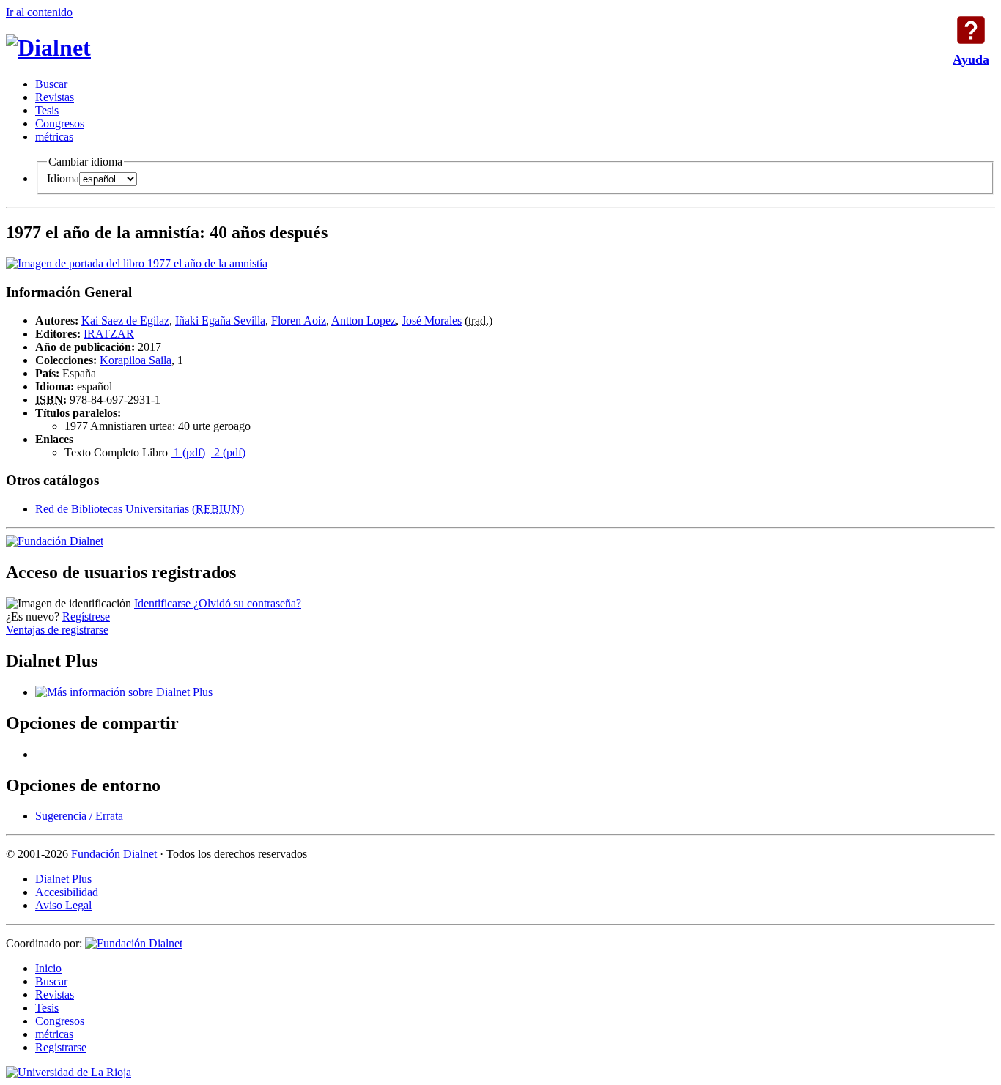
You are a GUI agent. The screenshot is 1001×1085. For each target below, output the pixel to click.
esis (47, 110)
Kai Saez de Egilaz (125, 320)
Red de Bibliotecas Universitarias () (139, 509)
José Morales (432, 320)
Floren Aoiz (298, 320)
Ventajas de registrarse (57, 629)
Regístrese (86, 616)
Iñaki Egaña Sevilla (220, 320)
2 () (228, 452)
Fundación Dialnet (114, 854)
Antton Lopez (363, 320)
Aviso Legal (63, 905)
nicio (48, 968)
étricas (54, 136)
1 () (188, 452)
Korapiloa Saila (135, 360)
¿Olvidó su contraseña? (247, 603)
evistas (54, 97)
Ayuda (971, 30)
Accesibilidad (66, 892)
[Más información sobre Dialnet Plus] (124, 692)
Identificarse (163, 603)
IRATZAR (109, 333)
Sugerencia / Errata (79, 816)
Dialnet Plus (63, 879)
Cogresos (59, 123)
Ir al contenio (39, 12)
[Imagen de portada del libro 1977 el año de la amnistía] (136, 263)
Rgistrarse (60, 1047)
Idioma (63, 178)
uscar (51, 84)
